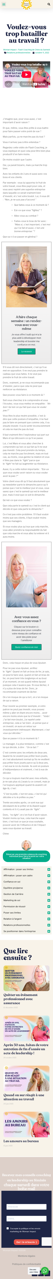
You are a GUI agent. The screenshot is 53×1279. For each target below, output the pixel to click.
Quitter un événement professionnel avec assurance (21, 999)
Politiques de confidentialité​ (26, 1264)
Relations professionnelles (18, 53)
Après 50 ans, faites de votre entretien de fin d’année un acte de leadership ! (26, 1049)
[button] (3, 4)
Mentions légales (26, 1256)
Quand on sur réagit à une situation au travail (24, 1097)
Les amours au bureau (21, 1141)
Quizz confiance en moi (26, 647)
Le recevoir (26, 351)
